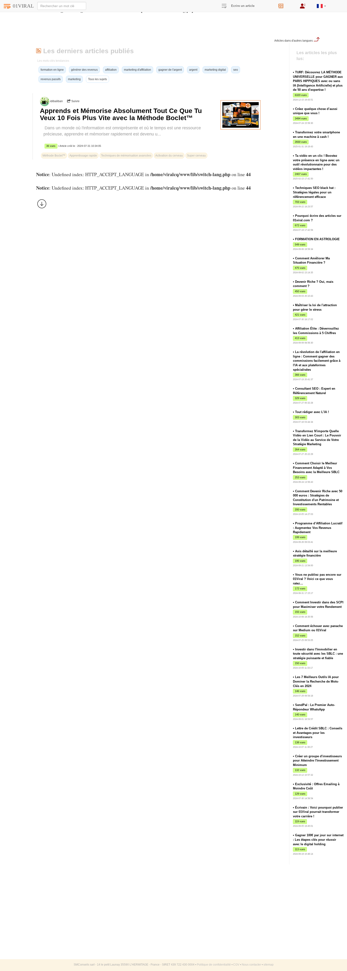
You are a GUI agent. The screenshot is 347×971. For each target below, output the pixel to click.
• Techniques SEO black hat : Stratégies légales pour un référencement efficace (314, 192)
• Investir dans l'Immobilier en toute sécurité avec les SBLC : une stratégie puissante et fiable (318, 654)
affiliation (111, 69)
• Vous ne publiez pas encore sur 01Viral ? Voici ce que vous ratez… (317, 579)
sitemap (268, 964)
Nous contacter (251, 964)
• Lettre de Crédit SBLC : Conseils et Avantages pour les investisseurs (317, 733)
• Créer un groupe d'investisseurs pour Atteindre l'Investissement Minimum (317, 760)
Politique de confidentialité (214, 964)
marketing (74, 79)
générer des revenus (84, 69)
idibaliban (56, 101)
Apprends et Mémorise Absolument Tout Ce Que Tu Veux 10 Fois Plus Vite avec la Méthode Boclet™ (121, 114)
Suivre (75, 101)
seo (235, 69)
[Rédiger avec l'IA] (285, 4)
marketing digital (215, 69)
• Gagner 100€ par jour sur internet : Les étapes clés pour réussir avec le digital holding (318, 839)
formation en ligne (52, 69)
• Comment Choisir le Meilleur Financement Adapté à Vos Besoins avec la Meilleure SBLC (316, 468)
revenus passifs (51, 79)
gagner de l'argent (170, 69)
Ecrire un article (242, 6)
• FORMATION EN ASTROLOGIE (316, 239)
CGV (236, 964)
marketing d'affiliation (137, 69)
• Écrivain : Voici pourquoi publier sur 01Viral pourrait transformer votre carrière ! (318, 812)
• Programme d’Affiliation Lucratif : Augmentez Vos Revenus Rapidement (317, 528)
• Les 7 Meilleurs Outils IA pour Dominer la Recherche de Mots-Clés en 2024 (316, 681)
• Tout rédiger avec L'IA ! (311, 412)
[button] (321, 4)
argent (193, 69)
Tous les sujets (97, 79)
